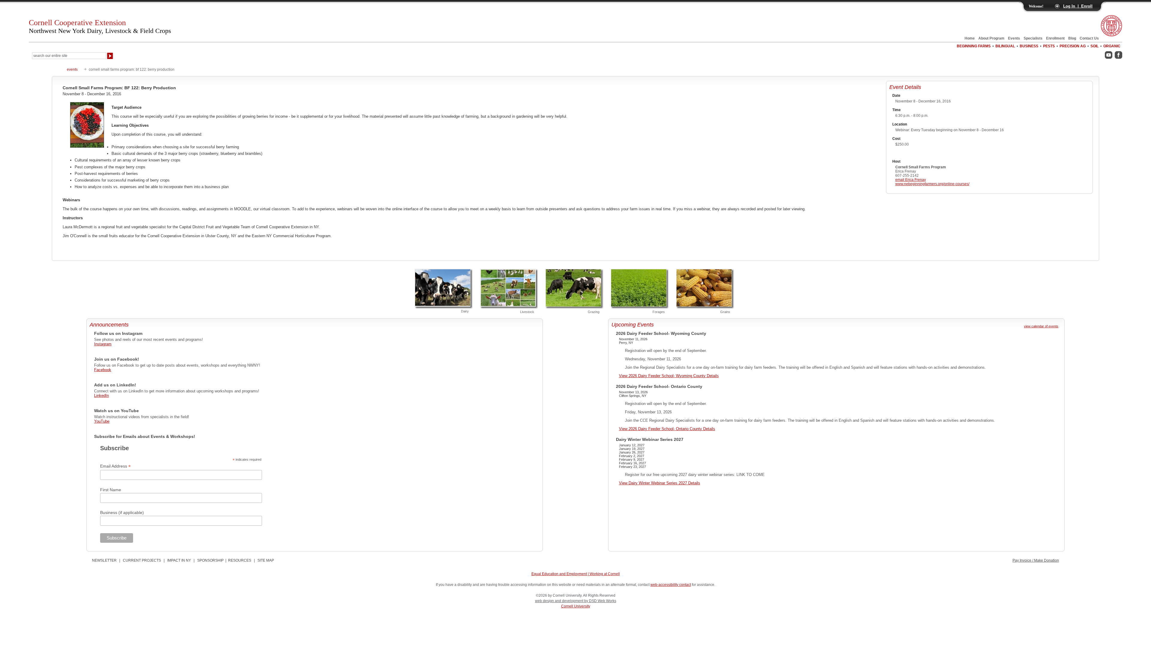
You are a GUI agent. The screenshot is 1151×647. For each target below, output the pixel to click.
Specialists (1033, 38)
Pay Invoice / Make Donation (1036, 560)
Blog (1072, 38)
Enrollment (1055, 38)
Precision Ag (1073, 46)
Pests (1049, 46)
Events (1014, 38)
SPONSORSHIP (210, 560)
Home (970, 38)
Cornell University (575, 606)
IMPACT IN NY (179, 560)
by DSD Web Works (600, 601)
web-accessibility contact (670, 585)
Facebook (102, 370)
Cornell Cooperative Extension (100, 26)
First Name (110, 489)
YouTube (101, 421)
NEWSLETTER (104, 560)
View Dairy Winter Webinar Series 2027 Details (659, 483)
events (72, 69)
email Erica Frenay (910, 180)
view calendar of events (1041, 326)
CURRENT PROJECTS (142, 560)
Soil (1094, 46)
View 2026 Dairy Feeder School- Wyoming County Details (669, 376)
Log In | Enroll (1078, 6)
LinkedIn (101, 395)
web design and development (559, 601)
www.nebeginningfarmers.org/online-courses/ (932, 184)
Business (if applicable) (122, 512)
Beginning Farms (974, 46)
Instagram (103, 344)
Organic (1111, 46)
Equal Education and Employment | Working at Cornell (575, 574)
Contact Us (1089, 38)
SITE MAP (265, 560)
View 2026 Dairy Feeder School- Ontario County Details (667, 429)
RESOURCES (239, 560)
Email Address (115, 466)
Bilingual (1005, 46)
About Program (991, 38)
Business (1029, 46)
